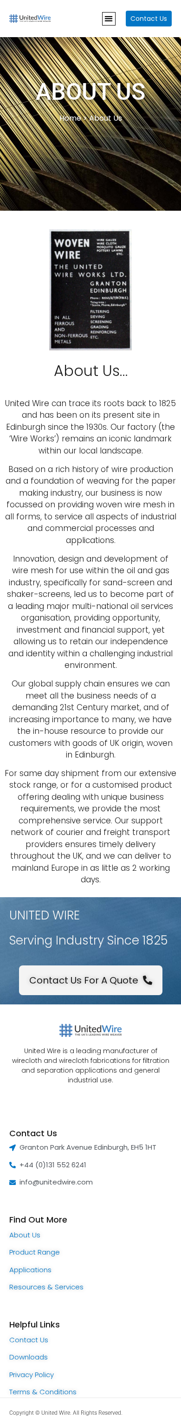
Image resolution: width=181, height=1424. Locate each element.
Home (70, 118)
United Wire (55, 1413)
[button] (109, 19)
